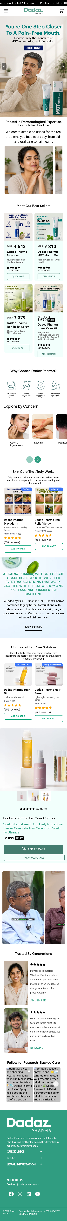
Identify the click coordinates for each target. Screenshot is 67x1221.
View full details (34, 857)
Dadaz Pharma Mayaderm (13, 521)
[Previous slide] (29, 459)
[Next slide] (37, 459)
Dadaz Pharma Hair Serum (47, 691)
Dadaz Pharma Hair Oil (17, 691)
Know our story (33, 626)
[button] (5, 10)
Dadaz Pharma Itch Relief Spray (47, 521)
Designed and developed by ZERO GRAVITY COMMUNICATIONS (39, 1212)
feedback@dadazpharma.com (23, 1184)
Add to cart (18, 549)
